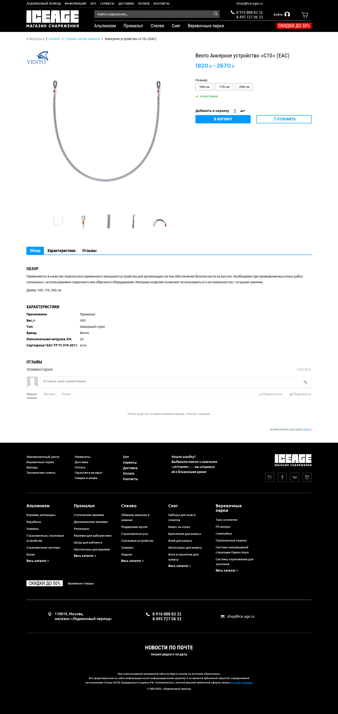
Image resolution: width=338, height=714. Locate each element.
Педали (126, 554)
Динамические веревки (91, 521)
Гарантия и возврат (89, 472)
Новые (32, 394)
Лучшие (49, 394)
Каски (30, 554)
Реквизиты (82, 456)
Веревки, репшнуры (40, 514)
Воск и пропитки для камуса (183, 557)
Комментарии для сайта (291, 429)
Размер (201, 80)
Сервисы (107, 3)
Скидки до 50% (294, 25)
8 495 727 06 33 (249, 16)
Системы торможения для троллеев (234, 562)
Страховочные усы (134, 533)
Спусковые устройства (137, 540)
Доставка (126, 3)
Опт (93, 3)
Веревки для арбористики (93, 535)
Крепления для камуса (184, 533)
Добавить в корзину (212, 111)
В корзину (223, 119)
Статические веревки (89, 514)
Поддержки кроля (134, 526)
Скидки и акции (86, 477)
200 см (244, 87)
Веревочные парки (40, 462)
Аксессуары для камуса (185, 547)
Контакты (162, 3)
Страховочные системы (43, 547)
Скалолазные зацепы (231, 540)
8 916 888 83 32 (249, 12)
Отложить (286, 119)
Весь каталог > (37, 561)
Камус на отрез (179, 526)
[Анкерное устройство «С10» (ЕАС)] (58, 221)
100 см (204, 87)
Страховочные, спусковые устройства (45, 538)
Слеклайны (224, 533)
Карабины (33, 521)
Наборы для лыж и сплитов (181, 517)
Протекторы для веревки (92, 549)
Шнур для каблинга (88, 542)
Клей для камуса (180, 540)
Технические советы (40, 472)
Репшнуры (81, 528)
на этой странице (242, 682)
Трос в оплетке (226, 519)
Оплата (144, 3)
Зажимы (32, 528)
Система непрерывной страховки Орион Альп (232, 550)
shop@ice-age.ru (249, 3)
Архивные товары (81, 583)
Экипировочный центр (42, 456)
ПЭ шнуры (223, 526)
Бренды (32, 467)
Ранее (66, 394)
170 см (224, 87)
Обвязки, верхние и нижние (135, 517)
